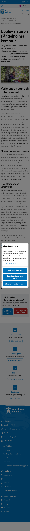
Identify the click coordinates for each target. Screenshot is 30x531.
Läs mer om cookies (9, 264)
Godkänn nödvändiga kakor (15, 277)
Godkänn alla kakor (15, 270)
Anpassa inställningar (15, 284)
